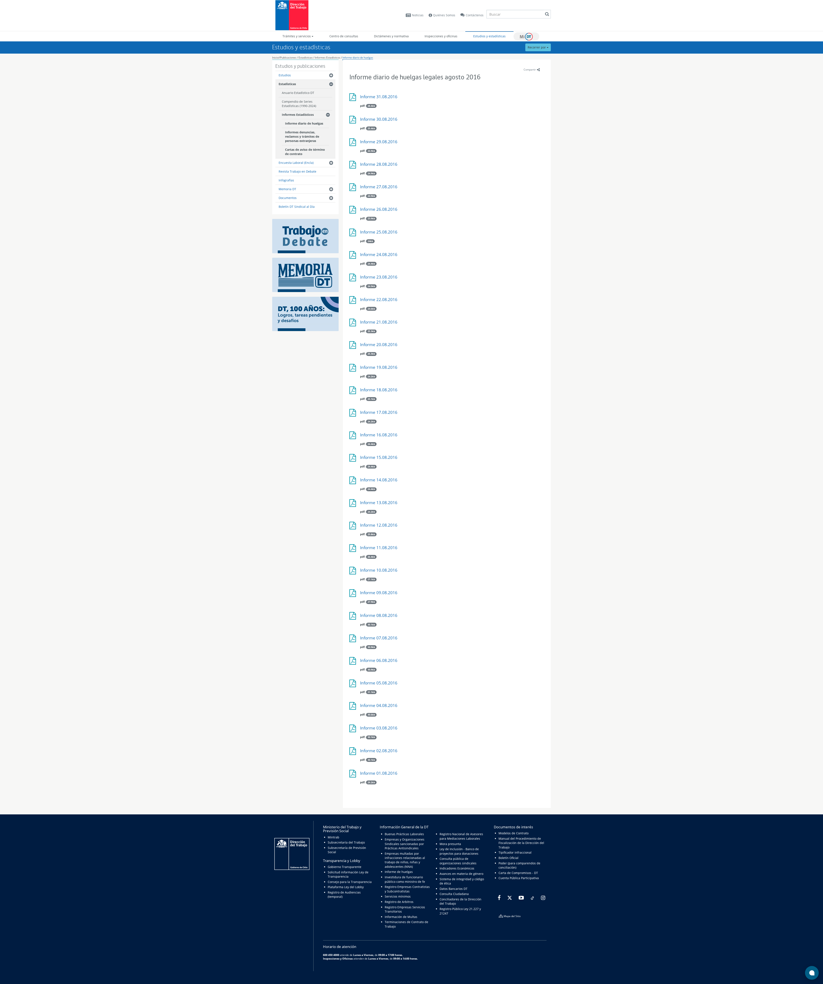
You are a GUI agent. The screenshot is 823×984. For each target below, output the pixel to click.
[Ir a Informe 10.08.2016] (353, 572)
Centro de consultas (343, 36)
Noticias (418, 15)
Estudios (285, 75)
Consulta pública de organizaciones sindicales (458, 861)
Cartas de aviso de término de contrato (305, 152)
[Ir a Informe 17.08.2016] (353, 414)
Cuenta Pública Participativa (519, 878)
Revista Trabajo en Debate (297, 171)
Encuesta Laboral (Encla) (296, 163)
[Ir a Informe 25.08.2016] (353, 234)
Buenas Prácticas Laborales (404, 834)
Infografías (286, 180)
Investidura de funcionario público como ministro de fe (405, 879)
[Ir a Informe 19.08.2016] (353, 369)
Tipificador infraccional (515, 852)
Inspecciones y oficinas (441, 36)
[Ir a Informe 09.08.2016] (353, 595)
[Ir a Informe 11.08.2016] (353, 550)
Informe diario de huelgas (357, 57)
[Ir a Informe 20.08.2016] (353, 347)
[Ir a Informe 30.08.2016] (353, 121)
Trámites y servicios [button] (297, 36)
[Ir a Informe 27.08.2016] (353, 189)
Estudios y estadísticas (489, 36)
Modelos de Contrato (514, 833)
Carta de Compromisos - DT (518, 873)
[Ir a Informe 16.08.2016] (353, 437)
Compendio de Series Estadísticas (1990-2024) (299, 103)
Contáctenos (475, 15)
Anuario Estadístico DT (298, 93)
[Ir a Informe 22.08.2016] (353, 302)
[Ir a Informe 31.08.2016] (353, 99)
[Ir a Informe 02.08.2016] (353, 753)
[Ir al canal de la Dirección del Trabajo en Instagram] (542, 898)
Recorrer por (537, 47)
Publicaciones (288, 57)
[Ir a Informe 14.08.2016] (353, 482)
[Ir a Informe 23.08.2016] (353, 279)
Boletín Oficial (508, 858)
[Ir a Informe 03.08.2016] (353, 730)
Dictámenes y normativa (391, 36)
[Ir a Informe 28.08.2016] (353, 166)
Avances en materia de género (461, 874)
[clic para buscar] (547, 14)
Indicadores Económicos (457, 868)
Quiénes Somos (443, 15)
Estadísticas (306, 57)
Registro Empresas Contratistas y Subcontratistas (407, 889)
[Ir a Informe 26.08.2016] (353, 211)
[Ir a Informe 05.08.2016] (353, 685)
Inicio (275, 57)
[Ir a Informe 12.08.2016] (353, 527)
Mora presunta (450, 844)
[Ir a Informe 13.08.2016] (353, 505)
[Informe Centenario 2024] (305, 314)
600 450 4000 (331, 955)
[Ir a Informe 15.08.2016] (353, 459)
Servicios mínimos (398, 896)
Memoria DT (287, 189)
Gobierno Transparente (344, 867)
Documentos (288, 198)
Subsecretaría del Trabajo (346, 842)
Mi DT (526, 36)
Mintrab (333, 837)
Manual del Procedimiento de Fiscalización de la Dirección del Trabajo (521, 842)
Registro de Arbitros (399, 902)
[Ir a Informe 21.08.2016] (353, 324)
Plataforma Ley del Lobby (346, 887)
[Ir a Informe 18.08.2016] (353, 392)
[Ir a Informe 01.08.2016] (353, 775)
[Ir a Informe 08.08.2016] (353, 617)
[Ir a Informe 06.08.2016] (353, 662)
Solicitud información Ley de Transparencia (348, 874)
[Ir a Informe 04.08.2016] (353, 707)
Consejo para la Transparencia (350, 882)
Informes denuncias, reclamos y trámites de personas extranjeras (302, 136)
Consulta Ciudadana (454, 894)
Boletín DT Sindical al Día (297, 207)
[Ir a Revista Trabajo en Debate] (305, 236)
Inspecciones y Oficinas (338, 958)
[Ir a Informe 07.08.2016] (353, 640)
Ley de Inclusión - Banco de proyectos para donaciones (459, 851)
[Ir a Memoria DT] (305, 275)
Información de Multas (401, 917)
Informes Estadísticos (327, 57)
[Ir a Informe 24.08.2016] (353, 257)
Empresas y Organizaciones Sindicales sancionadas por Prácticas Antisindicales (404, 843)
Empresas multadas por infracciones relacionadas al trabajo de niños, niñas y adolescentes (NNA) (405, 860)
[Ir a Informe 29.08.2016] (353, 144)
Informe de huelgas (399, 872)
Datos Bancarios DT (453, 889)
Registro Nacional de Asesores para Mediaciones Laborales (461, 836)
